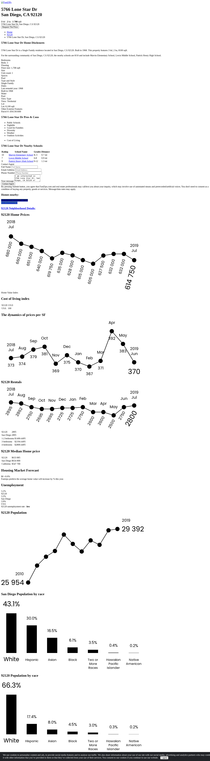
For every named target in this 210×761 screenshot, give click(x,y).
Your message (7, 181)
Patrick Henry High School (21, 161)
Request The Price (10, 27)
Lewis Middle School (18, 158)
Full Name (6, 167)
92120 (10, 34)
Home (9, 32)
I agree (164, 758)
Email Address (7, 170)
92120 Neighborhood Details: (18, 208)
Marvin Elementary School (21, 155)
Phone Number (8, 173)
